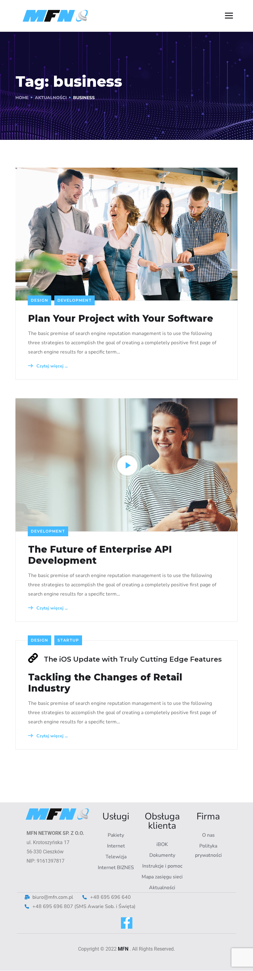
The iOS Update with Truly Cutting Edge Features (133, 659)
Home (21, 98)
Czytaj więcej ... (51, 366)
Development (74, 300)
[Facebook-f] (126, 923)
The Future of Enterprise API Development (100, 555)
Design (39, 300)
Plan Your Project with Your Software (120, 318)
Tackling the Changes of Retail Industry (105, 683)
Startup (68, 640)
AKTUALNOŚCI (51, 98)
